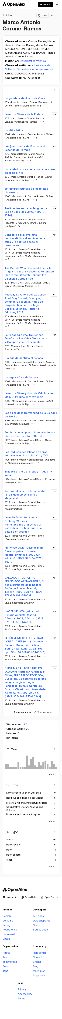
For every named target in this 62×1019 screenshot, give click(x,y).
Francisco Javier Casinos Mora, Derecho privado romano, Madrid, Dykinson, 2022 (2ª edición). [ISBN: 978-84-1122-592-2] (25, 554)
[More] (54, 90)
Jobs (5, 970)
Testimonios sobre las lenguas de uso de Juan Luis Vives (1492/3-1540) (26, 212)
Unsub (6, 938)
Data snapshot (41, 920)
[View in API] (51, 15)
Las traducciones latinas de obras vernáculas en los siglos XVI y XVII (26, 453)
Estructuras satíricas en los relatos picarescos (26, 190)
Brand (6, 966)
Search (7, 916)
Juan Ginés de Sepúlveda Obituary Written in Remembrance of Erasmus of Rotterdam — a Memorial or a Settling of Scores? (23, 524)
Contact (37, 957)
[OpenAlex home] (14, 4)
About (6, 952)
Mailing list (39, 970)
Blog (35, 966)
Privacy (22, 989)
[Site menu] (56, 4)
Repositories (10, 929)
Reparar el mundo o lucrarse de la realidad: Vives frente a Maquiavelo (25, 495)
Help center (39, 952)
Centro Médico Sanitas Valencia (35, 69)
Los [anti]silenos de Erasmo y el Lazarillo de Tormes (25, 148)
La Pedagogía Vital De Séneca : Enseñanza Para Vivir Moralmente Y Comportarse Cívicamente (26, 338)
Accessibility (25, 993)
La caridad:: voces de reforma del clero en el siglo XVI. (30, 171)
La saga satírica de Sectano (22, 377)
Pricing (6, 925)
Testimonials (10, 961)
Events (37, 961)
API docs (38, 916)
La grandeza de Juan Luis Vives (25, 98)
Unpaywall (9, 934)
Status (36, 925)
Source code (40, 929)
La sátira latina (14, 130)
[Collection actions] (56, 15)
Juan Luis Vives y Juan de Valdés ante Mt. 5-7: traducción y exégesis (29, 395)
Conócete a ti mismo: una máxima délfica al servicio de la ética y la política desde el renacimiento (25, 240)
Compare (8, 920)
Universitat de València (33, 60)
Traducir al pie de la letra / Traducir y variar (28, 473)
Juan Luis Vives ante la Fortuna (24, 114)
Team (6, 957)
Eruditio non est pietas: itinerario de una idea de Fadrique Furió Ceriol (30, 434)
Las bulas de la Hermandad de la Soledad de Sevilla (31, 414)
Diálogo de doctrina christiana (24, 358)
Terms (21, 998)
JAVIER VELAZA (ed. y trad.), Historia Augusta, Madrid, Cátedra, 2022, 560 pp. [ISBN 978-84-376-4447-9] (24, 616)
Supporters (39, 975)
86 (25, 724)
